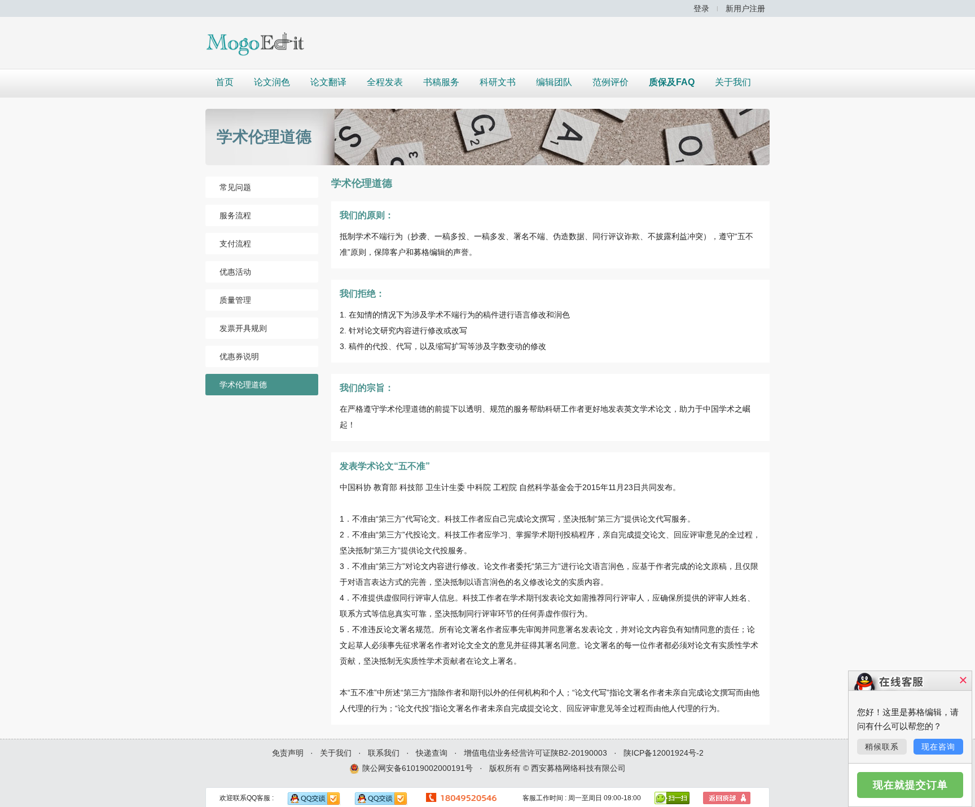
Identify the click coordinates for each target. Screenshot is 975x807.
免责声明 (288, 752)
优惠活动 (235, 271)
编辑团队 (554, 82)
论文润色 (272, 82)
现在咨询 (938, 746)
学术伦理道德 (243, 384)
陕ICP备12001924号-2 (663, 752)
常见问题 (235, 187)
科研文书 (498, 82)
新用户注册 (745, 8)
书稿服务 (441, 82)
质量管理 (235, 300)
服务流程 (235, 215)
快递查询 (431, 752)
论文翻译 (328, 82)
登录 (701, 8)
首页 (225, 82)
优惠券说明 (239, 356)
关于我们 (733, 82)
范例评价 (610, 82)
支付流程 (235, 243)
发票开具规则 (243, 328)
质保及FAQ (672, 82)
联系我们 (383, 752)
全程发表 (385, 82)
